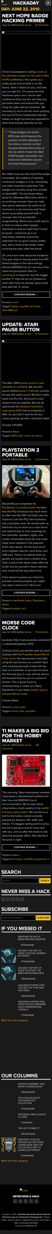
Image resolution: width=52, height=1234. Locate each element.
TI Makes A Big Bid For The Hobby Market (25, 736)
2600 (14, 435)
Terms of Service (14, 1220)
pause (38, 435)
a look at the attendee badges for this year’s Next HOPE (25, 75)
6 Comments (27, 1155)
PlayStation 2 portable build (18, 507)
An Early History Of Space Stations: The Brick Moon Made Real (31, 971)
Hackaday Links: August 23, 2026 (32, 1116)
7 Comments (27, 1015)
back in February (29, 391)
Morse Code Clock (18, 625)
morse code (17, 711)
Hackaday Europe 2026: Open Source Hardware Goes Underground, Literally (32, 1005)
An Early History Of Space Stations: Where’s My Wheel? (32, 953)
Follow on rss (17, 899)
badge (14, 306)
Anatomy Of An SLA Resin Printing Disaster (31, 938)
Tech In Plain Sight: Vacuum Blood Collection (29, 1101)
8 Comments (27, 945)
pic (16, 310)
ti (48, 859)
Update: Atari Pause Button (21, 327)
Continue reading (29, 295)
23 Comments (28, 1092)
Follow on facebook (3, 899)
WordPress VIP (31, 1226)
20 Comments (28, 978)
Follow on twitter (8, 899)
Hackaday (26, 3)
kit (33, 435)
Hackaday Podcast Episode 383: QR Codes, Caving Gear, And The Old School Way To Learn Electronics (31, 1144)
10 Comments (42, 25)
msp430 (23, 306)
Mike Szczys (25, 25)
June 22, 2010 (9, 25)
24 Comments (28, 995)
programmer (40, 859)
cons (15, 302)
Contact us (22, 899)
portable (15, 608)
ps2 (24, 608)
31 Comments (28, 1108)
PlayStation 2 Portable (20, 452)
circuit (27, 435)
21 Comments (42, 459)
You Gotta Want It (29, 1128)
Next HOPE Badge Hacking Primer (25, 18)
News (16, 431)
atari (20, 435)
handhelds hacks (22, 600)
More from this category (14, 1020)
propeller (30, 711)
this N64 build (32, 585)
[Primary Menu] (48, 3)
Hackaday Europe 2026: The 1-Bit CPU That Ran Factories (31, 988)
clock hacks (19, 707)
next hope (34, 306)
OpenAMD (7, 310)
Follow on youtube (13, 899)
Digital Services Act (30, 1220)
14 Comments (42, 632)
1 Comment (26, 1122)
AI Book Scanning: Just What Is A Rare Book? (31, 1085)
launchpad (16, 859)
